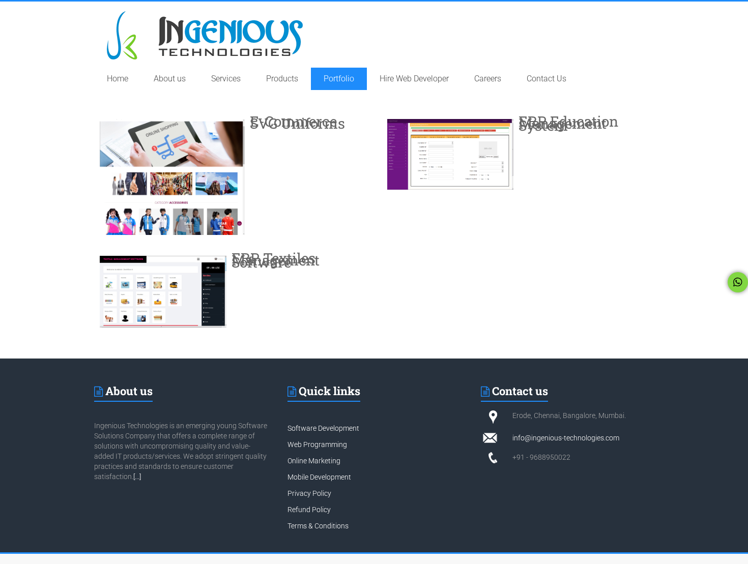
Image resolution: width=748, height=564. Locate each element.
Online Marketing (313, 461)
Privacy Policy (309, 493)
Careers (487, 78)
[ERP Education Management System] (450, 154)
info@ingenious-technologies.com (565, 438)
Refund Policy (309, 510)
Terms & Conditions (318, 526)
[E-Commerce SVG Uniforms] (172, 176)
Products (282, 78)
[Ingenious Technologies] (205, 11)
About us (170, 78)
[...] (137, 476)
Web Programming (317, 444)
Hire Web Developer (414, 78)
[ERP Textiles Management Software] (163, 291)
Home (117, 78)
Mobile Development (319, 477)
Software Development (323, 428)
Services (226, 78)
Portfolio (339, 78)
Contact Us (546, 78)
